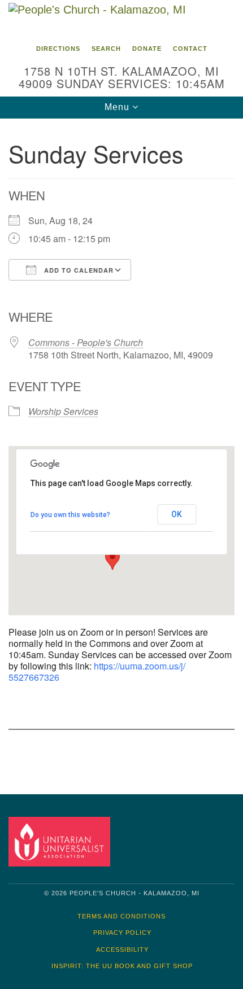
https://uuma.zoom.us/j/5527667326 (96, 671)
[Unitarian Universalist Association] (61, 841)
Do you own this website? (70, 515)
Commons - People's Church (85, 342)
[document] (121, 448)
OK (176, 514)
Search (106, 48)
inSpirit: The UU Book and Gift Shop (122, 965)
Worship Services (63, 411)
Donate (147, 48)
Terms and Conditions (121, 916)
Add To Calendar (78, 270)
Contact (190, 48)
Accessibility (122, 949)
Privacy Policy (122, 932)
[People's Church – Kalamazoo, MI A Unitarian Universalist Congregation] (121, 19)
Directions (58, 48)
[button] (112, 559)
